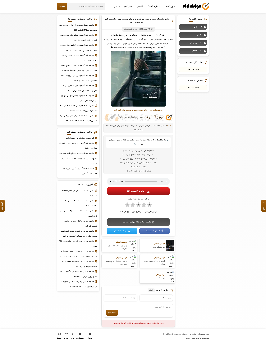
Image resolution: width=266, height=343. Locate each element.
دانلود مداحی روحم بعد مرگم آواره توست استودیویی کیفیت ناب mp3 (78, 274)
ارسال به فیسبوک (152, 230)
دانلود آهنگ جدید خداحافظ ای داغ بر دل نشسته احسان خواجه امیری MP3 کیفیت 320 (79, 68)
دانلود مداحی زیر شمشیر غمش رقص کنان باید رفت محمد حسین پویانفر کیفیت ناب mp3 (78, 254)
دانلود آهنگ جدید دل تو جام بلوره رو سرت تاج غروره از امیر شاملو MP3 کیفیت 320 (78, 118)
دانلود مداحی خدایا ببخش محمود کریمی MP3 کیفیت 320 (79, 203)
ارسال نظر (112, 312)
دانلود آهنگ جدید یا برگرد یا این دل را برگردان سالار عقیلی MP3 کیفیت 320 (80, 88)
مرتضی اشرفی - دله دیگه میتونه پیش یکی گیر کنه (138, 110)
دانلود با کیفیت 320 (135, 191)
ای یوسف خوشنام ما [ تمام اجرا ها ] (79, 138)
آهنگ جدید (198, 26)
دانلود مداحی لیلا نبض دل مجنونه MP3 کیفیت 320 (79, 193)
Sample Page (193, 69)
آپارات (66, 338)
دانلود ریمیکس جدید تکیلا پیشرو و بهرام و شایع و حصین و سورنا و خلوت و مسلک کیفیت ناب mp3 (78, 158)
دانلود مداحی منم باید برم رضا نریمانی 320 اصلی (78, 244)
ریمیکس (128, 6)
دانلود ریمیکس (196, 42)
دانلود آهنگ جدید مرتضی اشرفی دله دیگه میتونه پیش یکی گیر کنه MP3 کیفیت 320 (137, 20)
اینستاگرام (80, 338)
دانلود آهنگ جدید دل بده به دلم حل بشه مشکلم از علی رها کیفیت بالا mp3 (78, 108)
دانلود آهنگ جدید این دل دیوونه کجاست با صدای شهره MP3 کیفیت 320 (78, 78)
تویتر (72, 338)
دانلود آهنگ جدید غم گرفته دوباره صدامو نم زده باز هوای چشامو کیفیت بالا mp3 (78, 48)
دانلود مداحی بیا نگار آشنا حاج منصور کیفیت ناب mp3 (80, 224)
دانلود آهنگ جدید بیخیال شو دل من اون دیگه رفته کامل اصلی (78, 98)
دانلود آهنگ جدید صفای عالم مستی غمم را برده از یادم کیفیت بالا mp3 (78, 38)
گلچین (140, 6)
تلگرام (89, 338)
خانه (169, 125)
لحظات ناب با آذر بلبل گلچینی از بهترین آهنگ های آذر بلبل (79, 171)
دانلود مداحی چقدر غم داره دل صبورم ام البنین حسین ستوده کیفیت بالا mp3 (79, 284)
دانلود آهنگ (154, 6)
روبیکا (59, 338)
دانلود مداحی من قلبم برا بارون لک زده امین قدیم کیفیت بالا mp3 (79, 264)
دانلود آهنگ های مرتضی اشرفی (137, 222)
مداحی (117, 6)
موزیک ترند (196, 6)
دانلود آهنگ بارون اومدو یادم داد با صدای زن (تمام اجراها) (78, 146)
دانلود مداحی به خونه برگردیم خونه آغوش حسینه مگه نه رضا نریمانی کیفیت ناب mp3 (78, 234)
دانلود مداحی (197, 50)
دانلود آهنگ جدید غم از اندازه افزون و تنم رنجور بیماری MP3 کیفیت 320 (78, 28)
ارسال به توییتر (120, 230)
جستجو (62, 6)
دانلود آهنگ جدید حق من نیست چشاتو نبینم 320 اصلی (79, 58)
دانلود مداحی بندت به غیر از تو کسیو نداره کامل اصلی (78, 213)
